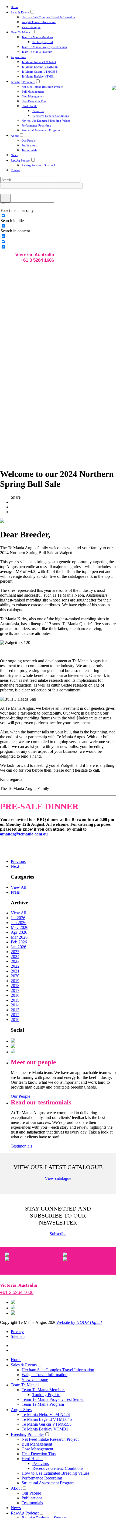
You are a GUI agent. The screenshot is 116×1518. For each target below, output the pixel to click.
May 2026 (19, 927)
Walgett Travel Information (39, 22)
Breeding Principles (23, 81)
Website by (79, 1322)
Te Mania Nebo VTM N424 (39, 62)
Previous (18, 861)
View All (18, 887)
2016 (15, 995)
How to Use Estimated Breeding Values (46, 120)
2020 (15, 976)
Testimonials (29, 150)
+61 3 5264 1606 (37, 260)
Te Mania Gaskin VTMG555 (39, 71)
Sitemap (18, 1336)
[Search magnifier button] (5, 198)
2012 (15, 1014)
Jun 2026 (18, 922)
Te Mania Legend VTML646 (40, 66)
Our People (29, 140)
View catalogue (31, 27)
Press (15, 892)
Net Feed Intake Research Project (42, 86)
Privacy (17, 1331)
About (15, 135)
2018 (15, 985)
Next (15, 866)
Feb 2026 (19, 942)
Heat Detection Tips (34, 101)
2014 (15, 1005)
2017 (15, 990)
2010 (15, 1019)
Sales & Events (20, 12)
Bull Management (33, 91)
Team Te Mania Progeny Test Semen (44, 46)
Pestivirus (38, 111)
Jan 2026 (18, 947)
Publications (29, 145)
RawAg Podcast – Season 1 (38, 165)
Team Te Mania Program (37, 51)
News (14, 155)
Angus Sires (18, 57)
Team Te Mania (20, 32)
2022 (15, 966)
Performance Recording (36, 125)
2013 (15, 1010)
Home (14, 7)
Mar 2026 (19, 937)
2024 (15, 956)
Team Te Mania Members (37, 37)
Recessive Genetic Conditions (50, 115)
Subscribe (58, 1234)
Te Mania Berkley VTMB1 (38, 76)
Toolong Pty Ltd (42, 42)
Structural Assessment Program (41, 130)
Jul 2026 (18, 917)
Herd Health (29, 106)
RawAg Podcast (20, 160)
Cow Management (33, 96)
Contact (15, 170)
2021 (15, 971)
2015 (15, 1000)
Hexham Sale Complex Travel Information (48, 17)
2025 (15, 951)
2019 (15, 980)
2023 (15, 961)
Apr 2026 (19, 932)
